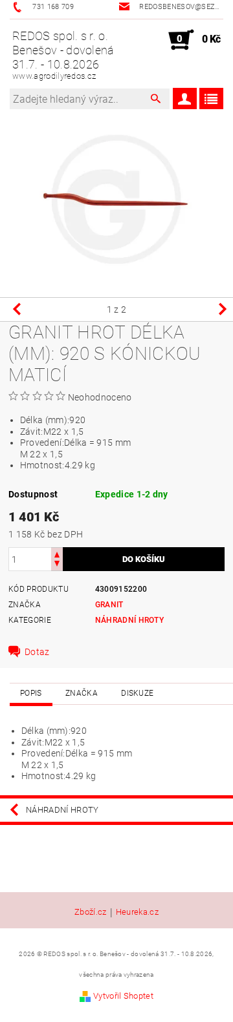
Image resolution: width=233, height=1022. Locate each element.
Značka (81, 693)
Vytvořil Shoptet (123, 996)
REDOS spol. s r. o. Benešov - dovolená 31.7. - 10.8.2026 (63, 55)
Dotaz (37, 652)
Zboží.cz (90, 912)
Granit (109, 604)
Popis (31, 693)
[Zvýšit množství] (57, 553)
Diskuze (137, 693)
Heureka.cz (137, 912)
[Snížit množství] (57, 565)
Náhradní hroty (129, 620)
